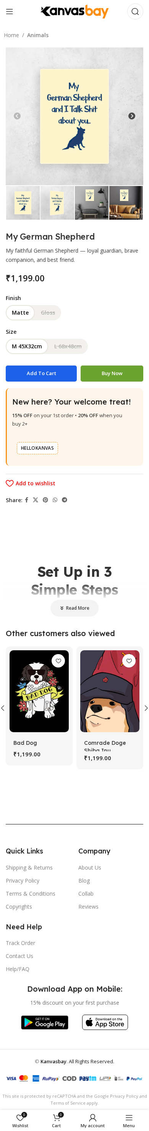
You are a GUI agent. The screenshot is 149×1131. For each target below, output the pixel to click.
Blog (84, 880)
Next (132, 116)
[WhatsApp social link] (55, 500)
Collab (86, 893)
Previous (17, 116)
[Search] (135, 11)
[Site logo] (74, 11)
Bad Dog (25, 742)
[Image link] (44, 1021)
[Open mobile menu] (9, 11)
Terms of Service (68, 1103)
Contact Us (19, 956)
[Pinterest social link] (45, 500)
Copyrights (19, 906)
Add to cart (41, 373)
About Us (89, 867)
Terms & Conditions (30, 893)
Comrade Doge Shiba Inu (105, 746)
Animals (38, 35)
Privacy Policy (22, 880)
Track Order (20, 943)
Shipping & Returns (29, 867)
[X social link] (35, 500)
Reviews (88, 906)
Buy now (112, 373)
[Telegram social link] (65, 500)
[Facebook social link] (27, 500)
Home (11, 35)
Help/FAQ (17, 969)
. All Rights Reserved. (77, 1061)
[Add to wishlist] (58, 661)
